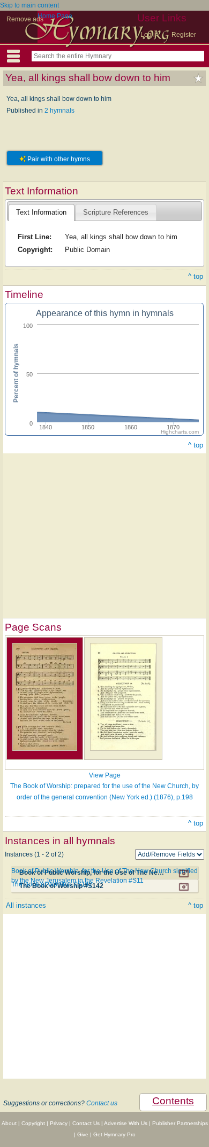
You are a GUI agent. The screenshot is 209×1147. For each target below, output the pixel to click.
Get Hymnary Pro (114, 1134)
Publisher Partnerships (180, 1123)
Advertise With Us (125, 1123)
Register (183, 34)
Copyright (33, 1123)
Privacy (59, 1123)
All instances (26, 905)
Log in (149, 34)
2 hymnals (59, 110)
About (9, 1123)
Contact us (101, 1103)
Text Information (41, 212)
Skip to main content (29, 5)
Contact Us (86, 1123)
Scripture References (115, 212)
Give (82, 1134)
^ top (195, 276)
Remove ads (24, 19)
